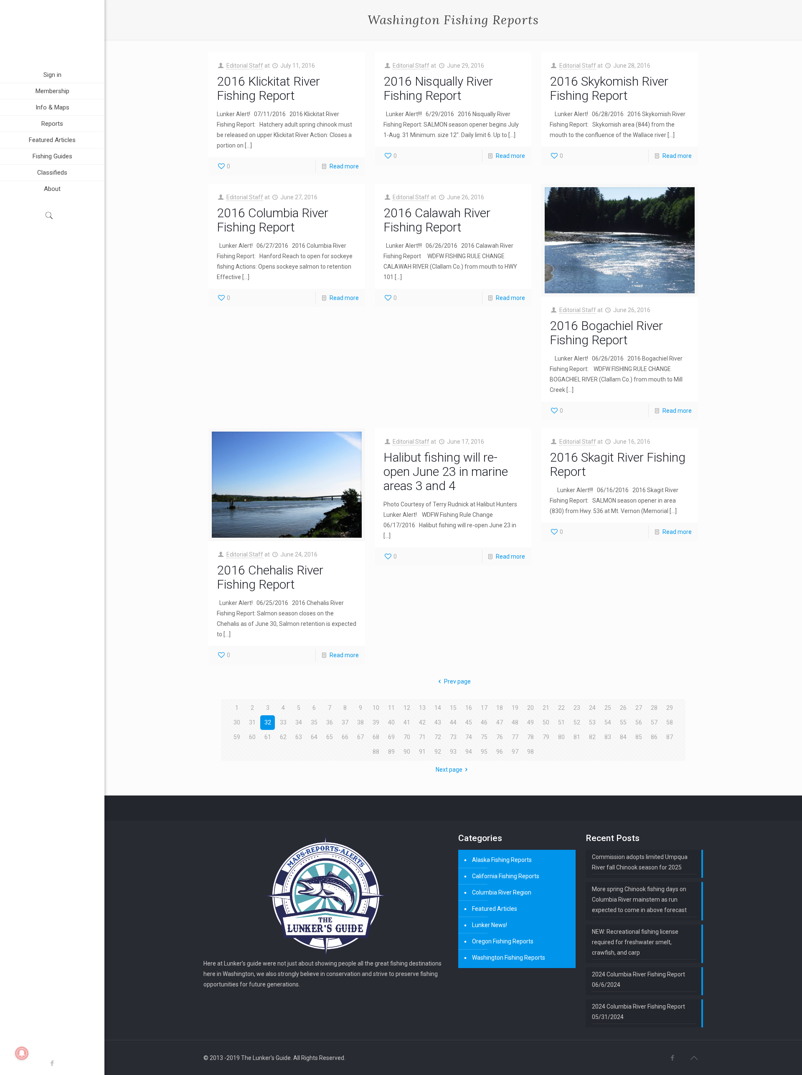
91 (422, 751)
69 (391, 737)
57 (654, 722)
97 (515, 751)
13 (422, 707)
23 (577, 707)
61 (267, 737)
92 (437, 751)
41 (407, 722)
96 (499, 751)
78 (530, 737)
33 (283, 722)
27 (638, 707)
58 (669, 722)
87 (669, 737)
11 (391, 707)
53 (592, 722)
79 (546, 737)
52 (577, 722)
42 (422, 722)
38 (360, 722)
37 (345, 722)
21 (546, 707)
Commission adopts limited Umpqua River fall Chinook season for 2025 (640, 862)
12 (407, 707)
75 (484, 737)
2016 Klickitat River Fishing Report (268, 88)
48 (515, 722)
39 (376, 722)
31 (252, 722)
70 (407, 737)
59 (236, 737)
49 (530, 722)
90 (407, 751)
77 (515, 737)
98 (530, 751)
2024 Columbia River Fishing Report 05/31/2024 (638, 1011)
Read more (344, 166)
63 (298, 737)
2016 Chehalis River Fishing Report (270, 577)
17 (484, 707)
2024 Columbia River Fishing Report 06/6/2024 (638, 979)
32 (267, 722)
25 (607, 707)
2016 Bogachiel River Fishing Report (606, 332)
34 (298, 722)
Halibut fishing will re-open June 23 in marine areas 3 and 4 (445, 471)
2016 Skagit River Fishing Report (617, 464)
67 (360, 737)
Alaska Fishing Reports (502, 859)
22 (561, 707)
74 (468, 737)
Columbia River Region (501, 892)
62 (283, 737)
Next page (449, 769)
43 (437, 722)
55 (623, 722)
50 (546, 722)
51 (561, 722)
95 (484, 751)
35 (314, 722)
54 (607, 722)
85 (638, 737)
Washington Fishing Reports (508, 957)
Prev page (457, 681)
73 (453, 737)
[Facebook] (52, 1063)
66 (345, 737)
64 (314, 737)
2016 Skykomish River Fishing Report (609, 88)
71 (422, 737)
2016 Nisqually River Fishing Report (438, 88)
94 (468, 751)
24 (592, 707)
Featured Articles (494, 908)
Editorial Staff (244, 65)
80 (561, 737)
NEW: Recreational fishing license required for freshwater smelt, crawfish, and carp (635, 942)
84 (623, 737)
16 (468, 707)
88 (376, 751)
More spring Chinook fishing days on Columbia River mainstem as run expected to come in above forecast (639, 899)
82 (592, 737)
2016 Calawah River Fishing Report (436, 220)
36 (329, 722)
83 (607, 737)
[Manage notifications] (21, 1053)
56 (638, 722)
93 (453, 751)
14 (437, 707)
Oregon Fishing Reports (502, 941)
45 (468, 722)
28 (654, 707)
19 (515, 707)
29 (669, 707)
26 (623, 707)
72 (437, 737)
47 (499, 722)
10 (376, 707)
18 (499, 707)
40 (391, 722)
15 (453, 707)
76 (499, 737)
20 (530, 707)
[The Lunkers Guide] (52, 33)
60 (252, 737)
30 (236, 722)
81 (577, 737)
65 (329, 737)
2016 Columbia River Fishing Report (272, 220)
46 (484, 722)
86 (654, 737)
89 (391, 751)
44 (453, 722)
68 (376, 737)
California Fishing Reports (505, 876)
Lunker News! (489, 925)
